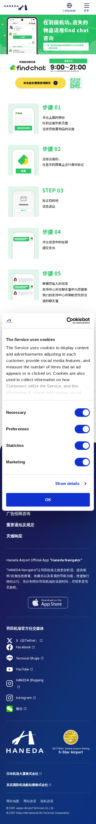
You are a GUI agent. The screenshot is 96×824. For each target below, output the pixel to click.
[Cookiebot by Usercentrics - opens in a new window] (68, 320)
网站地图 (12, 801)
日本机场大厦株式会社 (22, 774)
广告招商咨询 (18, 513)
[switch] (82, 429)
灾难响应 (14, 536)
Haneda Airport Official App (44, 560)
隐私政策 (47, 801)
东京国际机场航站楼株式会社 (27, 785)
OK (48, 499)
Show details (67, 483)
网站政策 (29, 801)
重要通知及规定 (20, 524)
